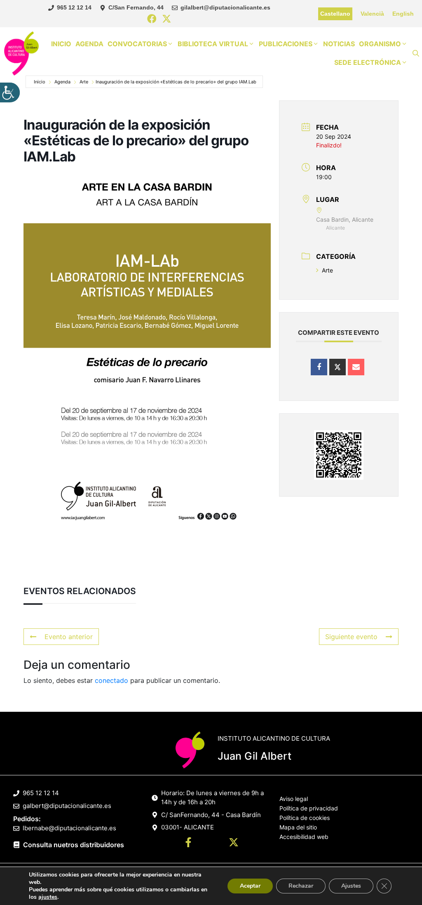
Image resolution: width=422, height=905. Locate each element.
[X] (166, 19)
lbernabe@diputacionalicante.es (69, 828)
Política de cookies (304, 817)
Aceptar (250, 886)
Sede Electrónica (367, 62)
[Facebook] (152, 19)
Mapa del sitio (298, 827)
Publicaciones (285, 44)
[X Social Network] (337, 367)
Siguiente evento (351, 637)
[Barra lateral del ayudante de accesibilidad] (10, 92)
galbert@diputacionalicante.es (67, 806)
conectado (111, 680)
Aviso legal (293, 798)
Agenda (89, 44)
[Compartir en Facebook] (319, 367)
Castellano (335, 13)
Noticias (339, 44)
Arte (84, 82)
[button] (416, 53)
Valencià (372, 13)
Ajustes (351, 886)
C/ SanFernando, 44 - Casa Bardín (211, 815)
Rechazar (300, 886)
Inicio (61, 44)
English (403, 13)
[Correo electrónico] (356, 367)
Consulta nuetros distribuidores (73, 845)
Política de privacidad (308, 808)
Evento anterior (69, 637)
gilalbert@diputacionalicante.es (225, 7)
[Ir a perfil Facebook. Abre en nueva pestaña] (188, 843)
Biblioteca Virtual (213, 44)
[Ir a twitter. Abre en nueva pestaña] (234, 843)
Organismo (380, 44)
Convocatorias (137, 44)
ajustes (47, 897)
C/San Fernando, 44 (136, 7)
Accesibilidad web (303, 836)
